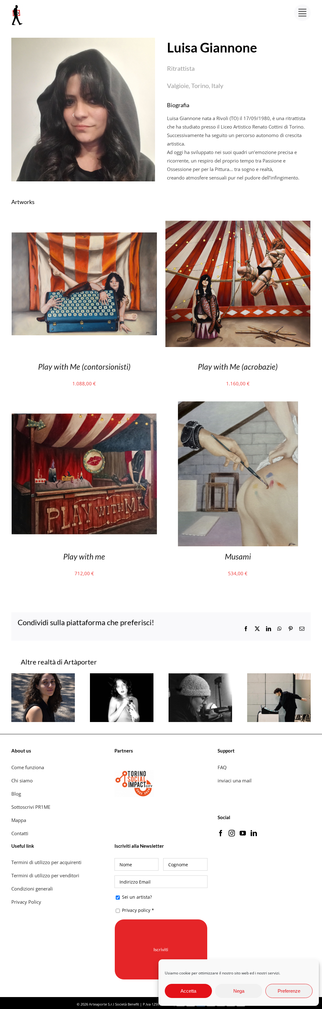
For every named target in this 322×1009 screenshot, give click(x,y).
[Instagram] (232, 833)
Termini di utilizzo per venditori (45, 875)
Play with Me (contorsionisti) (84, 366)
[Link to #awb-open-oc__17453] (302, 12)
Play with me (84, 556)
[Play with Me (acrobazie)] (238, 215)
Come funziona (28, 767)
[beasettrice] (121, 676)
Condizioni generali (32, 888)
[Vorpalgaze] (43, 676)
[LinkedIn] (254, 833)
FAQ (222, 767)
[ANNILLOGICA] (200, 676)
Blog (16, 794)
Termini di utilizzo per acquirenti (46, 862)
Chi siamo (22, 780)
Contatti (19, 833)
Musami (238, 556)
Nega (238, 991)
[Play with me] (84, 405)
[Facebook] (221, 833)
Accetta (188, 991)
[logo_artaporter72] (17, 6)
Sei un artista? (136, 897)
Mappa (18, 820)
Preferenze (289, 991)
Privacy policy (136, 910)
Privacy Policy (26, 902)
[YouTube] (243, 833)
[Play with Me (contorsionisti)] (84, 215)
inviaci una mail (235, 780)
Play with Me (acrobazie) (238, 366)
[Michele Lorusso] (279, 676)
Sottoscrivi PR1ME (30, 807)
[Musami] (238, 405)
